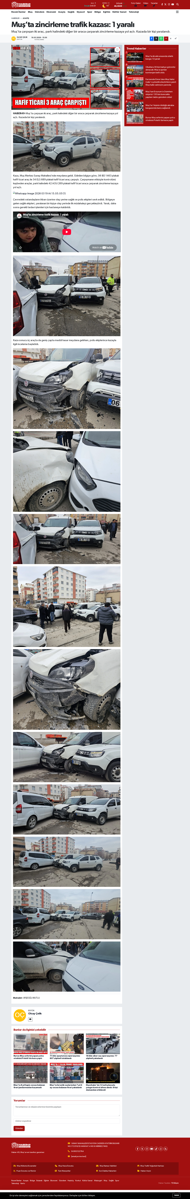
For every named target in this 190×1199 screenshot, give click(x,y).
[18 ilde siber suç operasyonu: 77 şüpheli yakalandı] (103, 1044)
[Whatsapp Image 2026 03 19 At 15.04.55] (67, 471)
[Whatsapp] (161, 1149)
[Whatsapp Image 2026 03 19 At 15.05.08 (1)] (67, 809)
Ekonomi (51, 12)
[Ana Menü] (177, 12)
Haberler (15, 18)
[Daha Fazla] (166, 39)
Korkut (78, 1181)
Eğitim (106, 12)
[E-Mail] (30, 1019)
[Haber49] (21, 5)
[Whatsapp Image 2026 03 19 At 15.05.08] (67, 861)
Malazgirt (98, 1181)
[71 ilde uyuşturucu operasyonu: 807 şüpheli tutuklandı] (67, 1044)
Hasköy (71, 1181)
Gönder (19, 1128)
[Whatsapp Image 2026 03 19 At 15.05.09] (67, 757)
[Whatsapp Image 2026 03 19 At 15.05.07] (67, 966)
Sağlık (71, 12)
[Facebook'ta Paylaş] (151, 39)
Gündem (39, 12)
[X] (142, 1149)
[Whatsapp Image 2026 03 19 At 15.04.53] (67, 539)
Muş (30, 12)
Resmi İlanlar (18, 12)
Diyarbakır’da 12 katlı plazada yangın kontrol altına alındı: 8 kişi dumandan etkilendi (102, 1087)
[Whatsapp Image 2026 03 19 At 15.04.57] (67, 689)
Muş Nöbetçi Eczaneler (26, 1166)
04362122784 (77, 1151)
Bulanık (39, 1181)
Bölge (97, 12)
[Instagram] (147, 1149)
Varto (22, 1183)
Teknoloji (134, 12)
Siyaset (81, 12)
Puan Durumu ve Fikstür (26, 1171)
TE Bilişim (175, 1183)
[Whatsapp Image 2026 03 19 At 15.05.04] (67, 146)
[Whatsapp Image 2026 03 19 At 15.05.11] (67, 914)
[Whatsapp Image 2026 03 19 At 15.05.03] (67, 606)
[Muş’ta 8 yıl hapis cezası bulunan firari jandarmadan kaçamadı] (31, 1073)
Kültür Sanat (119, 12)
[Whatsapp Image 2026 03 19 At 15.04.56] (67, 388)
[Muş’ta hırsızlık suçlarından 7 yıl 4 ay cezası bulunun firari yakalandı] (67, 1073)
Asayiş (61, 12)
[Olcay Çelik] (20, 1015)
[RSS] (165, 1149)
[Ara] (177, 4)
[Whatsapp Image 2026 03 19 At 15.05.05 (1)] (39, 193)
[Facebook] (137, 1149)
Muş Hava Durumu (66, 1166)
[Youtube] (151, 1149)
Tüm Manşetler (64, 1171)
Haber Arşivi (146, 1171)
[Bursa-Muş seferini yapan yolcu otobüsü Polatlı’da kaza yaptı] (31, 1044)
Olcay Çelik (35, 1013)
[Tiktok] (156, 1149)
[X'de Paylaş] (156, 39)
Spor (89, 12)
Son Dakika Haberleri (107, 1171)
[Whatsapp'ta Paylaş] (161, 39)
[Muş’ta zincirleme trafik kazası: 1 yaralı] (66, 77)
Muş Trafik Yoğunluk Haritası (152, 1166)
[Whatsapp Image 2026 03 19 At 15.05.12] (67, 295)
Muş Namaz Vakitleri (108, 1166)
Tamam (176, 1195)
